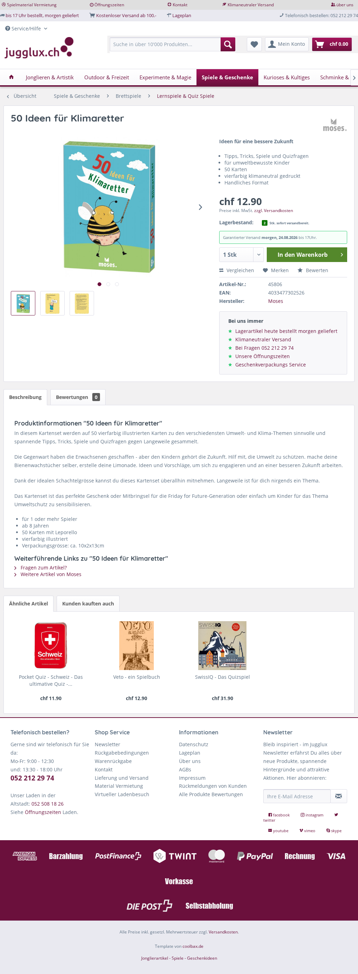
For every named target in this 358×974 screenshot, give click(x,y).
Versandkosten (223, 932)
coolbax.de (192, 946)
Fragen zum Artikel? (43, 567)
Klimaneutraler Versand (251, 5)
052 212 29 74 (32, 778)
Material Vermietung (119, 786)
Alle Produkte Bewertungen (211, 794)
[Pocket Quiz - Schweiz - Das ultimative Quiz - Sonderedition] (51, 645)
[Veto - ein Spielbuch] (136, 645)
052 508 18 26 (47, 803)
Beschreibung (25, 397)
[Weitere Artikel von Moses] (335, 125)
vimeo (309, 830)
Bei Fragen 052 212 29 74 (264, 347)
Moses (275, 301)
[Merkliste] (254, 44)
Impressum (192, 778)
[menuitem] (172, 47)
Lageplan (181, 15)
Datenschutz (193, 744)
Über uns (190, 761)
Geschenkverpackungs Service (270, 364)
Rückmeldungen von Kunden (213, 786)
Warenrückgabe (113, 761)
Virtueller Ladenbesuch (122, 794)
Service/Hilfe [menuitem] (26, 28)
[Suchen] (228, 44)
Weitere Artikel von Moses (50, 574)
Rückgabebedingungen (122, 752)
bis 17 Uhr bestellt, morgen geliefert (42, 15)
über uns (344, 5)
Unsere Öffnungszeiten (262, 356)
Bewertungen (77, 397)
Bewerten (316, 270)
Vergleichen (239, 270)
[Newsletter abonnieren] (338, 796)
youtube (280, 830)
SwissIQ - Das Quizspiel (222, 677)
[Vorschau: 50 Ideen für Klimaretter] (23, 303)
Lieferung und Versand (122, 778)
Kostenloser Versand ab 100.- (126, 15)
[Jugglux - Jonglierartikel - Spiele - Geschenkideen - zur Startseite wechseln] (39, 48)
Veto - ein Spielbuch (136, 677)
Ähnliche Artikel (28, 603)
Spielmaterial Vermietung (32, 5)
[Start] (11, 77)
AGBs (185, 769)
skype (336, 830)
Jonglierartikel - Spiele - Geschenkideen (179, 958)
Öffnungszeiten (109, 5)
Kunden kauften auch (88, 603)
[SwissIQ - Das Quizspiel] (222, 645)
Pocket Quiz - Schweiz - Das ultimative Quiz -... (51, 680)
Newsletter (107, 744)
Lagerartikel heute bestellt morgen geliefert (286, 331)
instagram (314, 814)
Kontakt (180, 5)
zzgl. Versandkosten (273, 210)
